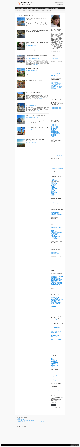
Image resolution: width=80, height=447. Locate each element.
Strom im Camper (54, 234)
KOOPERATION (49, 10)
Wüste (52, 374)
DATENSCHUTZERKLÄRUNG (36, 10)
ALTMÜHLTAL (53, 359)
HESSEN (52, 346)
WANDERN (36, 8)
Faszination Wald (53, 376)
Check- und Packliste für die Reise (56, 282)
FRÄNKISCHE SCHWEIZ (54, 363)
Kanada (57, 317)
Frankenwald (53, 187)
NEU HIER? (23, 10)
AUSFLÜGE (31, 8)
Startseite (18, 8)
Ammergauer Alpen (54, 180)
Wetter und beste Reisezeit (55, 278)
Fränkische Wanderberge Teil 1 (55, 144)
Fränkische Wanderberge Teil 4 (55, 147)
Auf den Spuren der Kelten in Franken (57, 168)
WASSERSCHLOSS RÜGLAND (33, 68)
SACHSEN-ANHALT (54, 351)
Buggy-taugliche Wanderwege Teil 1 (56, 107)
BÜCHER (52, 8)
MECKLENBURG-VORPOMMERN (56, 347)
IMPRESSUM (28, 10)
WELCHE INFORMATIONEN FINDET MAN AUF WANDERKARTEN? (25, 420)
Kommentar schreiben (36, 33)
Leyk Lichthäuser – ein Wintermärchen (34, 80)
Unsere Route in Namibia (55, 297)
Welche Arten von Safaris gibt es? (56, 284)
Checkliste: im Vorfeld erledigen (56, 311)
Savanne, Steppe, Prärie (54, 375)
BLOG (22, 8)
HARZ (52, 364)
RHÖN (52, 366)
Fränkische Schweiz (54, 188)
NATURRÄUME (47, 8)
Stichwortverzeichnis (54, 238)
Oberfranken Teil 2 (54, 135)
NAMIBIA (61, 317)
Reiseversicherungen (54, 281)
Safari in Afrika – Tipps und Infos (56, 283)
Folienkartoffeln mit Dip (55, 390)
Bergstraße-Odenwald (54, 184)
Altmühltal (52, 179)
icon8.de (21, 434)
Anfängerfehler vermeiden (55, 236)
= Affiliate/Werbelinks (54, 58)
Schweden (57, 319)
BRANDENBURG (53, 345)
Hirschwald (53, 190)
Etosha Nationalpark (54, 298)
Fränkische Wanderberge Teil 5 (55, 148)
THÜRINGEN (53, 352)
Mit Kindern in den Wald (54, 204)
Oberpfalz (52, 136)
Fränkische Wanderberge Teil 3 (55, 146)
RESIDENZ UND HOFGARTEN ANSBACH (36, 115)
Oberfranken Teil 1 (54, 134)
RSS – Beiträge (43, 421)
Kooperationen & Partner (44, 417)
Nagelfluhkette (53, 191)
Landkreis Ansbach (54, 128)
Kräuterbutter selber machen (56, 392)
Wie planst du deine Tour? (55, 88)
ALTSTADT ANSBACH (31, 104)
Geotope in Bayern (54, 378)
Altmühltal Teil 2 (53, 125)
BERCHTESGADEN (54, 361)
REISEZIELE (26, 8)
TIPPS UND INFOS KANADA (56, 227)
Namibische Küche (54, 277)
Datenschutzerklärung (31, 444)
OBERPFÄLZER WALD (54, 365)
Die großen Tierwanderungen (56, 302)
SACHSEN (52, 350)
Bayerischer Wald (54, 183)
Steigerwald (53, 194)
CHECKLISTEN (54, 306)
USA (55, 320)
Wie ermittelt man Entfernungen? (56, 87)
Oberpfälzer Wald (54, 192)
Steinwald (52, 195)
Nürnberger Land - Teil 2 (55, 132)
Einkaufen (52, 230)
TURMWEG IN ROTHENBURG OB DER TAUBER (37, 127)
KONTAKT (43, 10)
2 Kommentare (36, 70)
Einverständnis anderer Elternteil (56, 291)
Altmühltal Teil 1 (53, 124)
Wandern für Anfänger (54, 82)
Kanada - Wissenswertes (54, 252)
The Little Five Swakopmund (55, 303)
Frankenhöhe (53, 186)
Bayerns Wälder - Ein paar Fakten (56, 203)
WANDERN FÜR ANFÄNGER (20, 419)
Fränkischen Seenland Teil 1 (55, 126)
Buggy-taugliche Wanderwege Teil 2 (56, 108)
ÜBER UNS (18, 10)
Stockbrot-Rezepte (54, 391)
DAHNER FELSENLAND (54, 362)
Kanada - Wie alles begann (55, 253)
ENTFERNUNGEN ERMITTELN (21, 421)
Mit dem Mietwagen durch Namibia (57, 276)
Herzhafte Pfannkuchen (55, 393)
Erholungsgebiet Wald (54, 202)
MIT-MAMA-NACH (27, 3)
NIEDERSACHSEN (53, 348)
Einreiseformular (53, 290)
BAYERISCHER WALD (54, 360)
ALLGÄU (52, 358)
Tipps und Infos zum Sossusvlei (56, 280)
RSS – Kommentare (43, 422)
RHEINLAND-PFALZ (54, 349)
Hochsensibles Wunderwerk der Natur (57, 201)
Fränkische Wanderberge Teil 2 (55, 145)
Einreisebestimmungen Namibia (56, 279)
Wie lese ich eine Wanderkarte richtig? (57, 83)
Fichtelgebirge (53, 185)
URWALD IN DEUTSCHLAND (56, 339)
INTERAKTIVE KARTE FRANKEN (56, 173)
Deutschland (53, 316)
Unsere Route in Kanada (55, 258)
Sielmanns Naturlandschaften (55, 377)
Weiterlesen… (35, 25)
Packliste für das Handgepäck (55, 310)
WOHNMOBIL (57, 8)
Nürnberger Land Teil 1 (54, 131)
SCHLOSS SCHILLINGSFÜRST (33, 92)
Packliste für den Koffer (54, 309)
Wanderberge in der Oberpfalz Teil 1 (56, 155)
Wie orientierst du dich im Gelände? (56, 86)
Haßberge (52, 189)
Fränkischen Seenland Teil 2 (55, 127)
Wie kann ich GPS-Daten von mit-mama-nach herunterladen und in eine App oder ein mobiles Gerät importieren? (57, 95)
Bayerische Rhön (53, 182)
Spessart (52, 193)
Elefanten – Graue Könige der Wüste (57, 299)
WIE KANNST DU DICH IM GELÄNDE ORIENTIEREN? (24, 422)
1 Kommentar (34, 45)
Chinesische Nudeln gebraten (56, 389)
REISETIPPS (41, 8)
